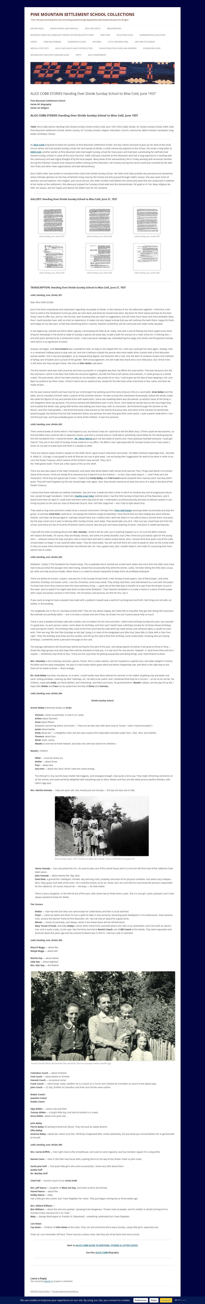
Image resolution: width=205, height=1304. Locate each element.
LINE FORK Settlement (145, 42)
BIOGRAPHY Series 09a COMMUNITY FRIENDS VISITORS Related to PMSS (62, 35)
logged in (48, 1281)
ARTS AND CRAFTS (93, 28)
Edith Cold (35, 152)
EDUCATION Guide (125, 35)
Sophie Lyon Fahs (84, 496)
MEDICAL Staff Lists (39, 48)
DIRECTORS (105, 35)
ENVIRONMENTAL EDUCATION (152, 35)
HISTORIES (96, 42)
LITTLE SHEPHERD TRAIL (118, 42)
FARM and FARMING (52, 42)
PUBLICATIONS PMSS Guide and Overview (117, 48)
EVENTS (33, 42)
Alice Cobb (38, 144)
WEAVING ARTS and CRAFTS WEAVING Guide (49, 55)
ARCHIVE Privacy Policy (40, 1291)
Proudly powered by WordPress (65, 1291)
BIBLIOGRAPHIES (114, 28)
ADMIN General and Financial (64, 28)
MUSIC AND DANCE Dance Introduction (73, 48)
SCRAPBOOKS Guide (152, 48)
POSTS (78, 55)
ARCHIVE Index (37, 28)
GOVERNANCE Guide (77, 42)
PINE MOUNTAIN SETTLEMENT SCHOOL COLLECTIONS (82, 14)
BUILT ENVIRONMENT (97, 55)
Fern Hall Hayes (123, 510)
